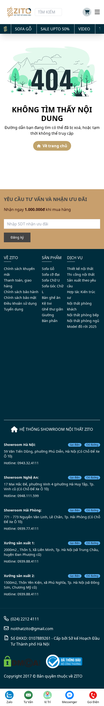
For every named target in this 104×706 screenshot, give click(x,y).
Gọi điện (75, 444)
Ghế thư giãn (52, 309)
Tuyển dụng (13, 309)
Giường (48, 315)
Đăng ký (17, 237)
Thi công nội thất (81, 274)
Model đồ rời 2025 (82, 326)
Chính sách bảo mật (20, 297)
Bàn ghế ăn (51, 297)
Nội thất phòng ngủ (83, 320)
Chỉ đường (92, 444)
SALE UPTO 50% (55, 29)
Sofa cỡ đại (51, 274)
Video (84, 29)
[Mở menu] (95, 12)
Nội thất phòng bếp (83, 315)
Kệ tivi (47, 303)
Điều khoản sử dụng (20, 303)
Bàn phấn (50, 320)
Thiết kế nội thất (80, 268)
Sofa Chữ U (51, 280)
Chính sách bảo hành (21, 291)
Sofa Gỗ (23, 29)
